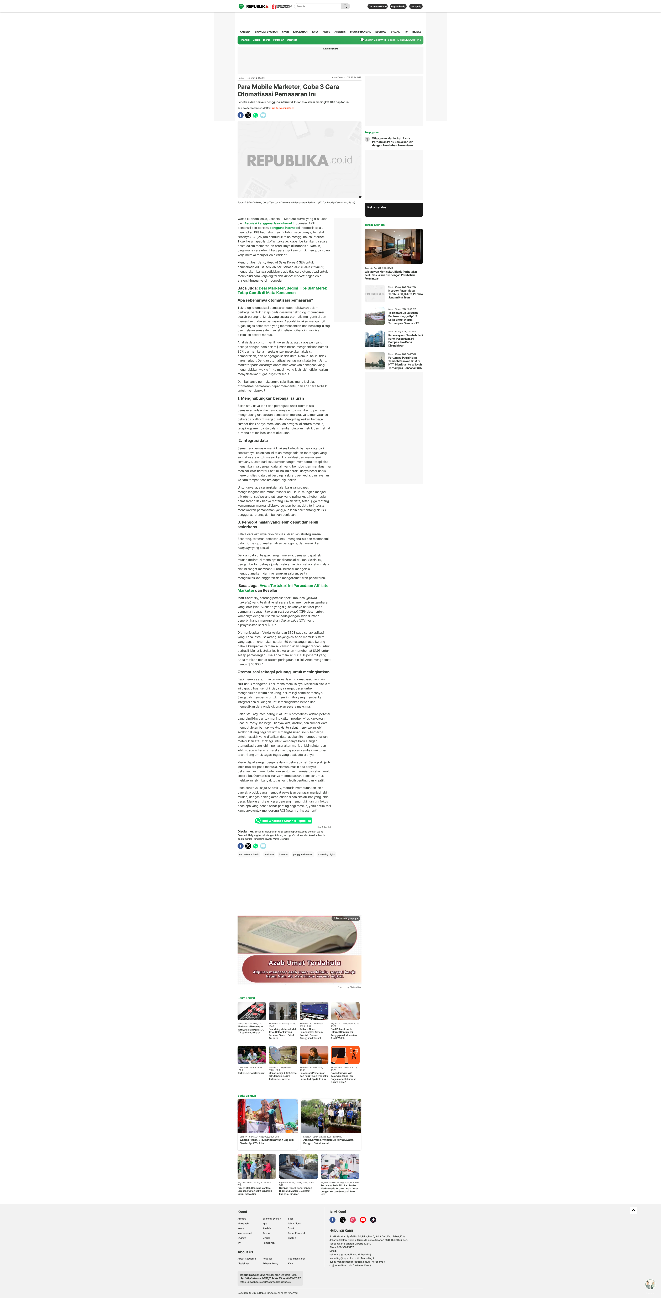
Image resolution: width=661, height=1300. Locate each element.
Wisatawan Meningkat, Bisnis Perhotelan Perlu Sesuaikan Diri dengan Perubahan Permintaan (392, 142)
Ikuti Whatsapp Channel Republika (286, 820)
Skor (290, 1218)
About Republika (247, 1258)
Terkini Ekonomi (375, 224)
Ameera (242, 1218)
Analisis (267, 1228)
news (326, 31)
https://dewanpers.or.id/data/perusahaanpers (265, 1281)
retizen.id (416, 6)
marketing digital (326, 854)
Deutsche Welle (377, 6)
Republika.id (398, 6)
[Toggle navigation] (241, 6)
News (241, 1228)
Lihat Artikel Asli (324, 827)
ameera (245, 31)
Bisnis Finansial (360, 31)
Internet (286, 223)
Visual (266, 1237)
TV (406, 31)
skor (285, 31)
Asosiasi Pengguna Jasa (262, 223)
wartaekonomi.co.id (283, 107)
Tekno (266, 1233)
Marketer (246, 590)
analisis (339, 31)
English (292, 1237)
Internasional (244, 1233)
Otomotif (292, 39)
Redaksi (267, 1258)
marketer (269, 854)
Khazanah (243, 1223)
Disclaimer (243, 1263)
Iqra (265, 1223)
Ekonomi (251, 78)
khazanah (300, 31)
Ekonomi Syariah (266, 31)
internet (283, 854)
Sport (291, 1228)
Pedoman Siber (296, 1258)
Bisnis (266, 39)
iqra (315, 31)
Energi (256, 39)
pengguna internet (283, 228)
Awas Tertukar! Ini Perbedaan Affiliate (294, 585)
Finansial (245, 39)
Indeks (416, 31)
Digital (261, 78)
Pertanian (278, 39)
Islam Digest (295, 1223)
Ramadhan (269, 1242)
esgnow (380, 31)
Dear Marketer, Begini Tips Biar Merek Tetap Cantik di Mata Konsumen (282, 290)
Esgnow (242, 1237)
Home (241, 78)
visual (395, 31)
